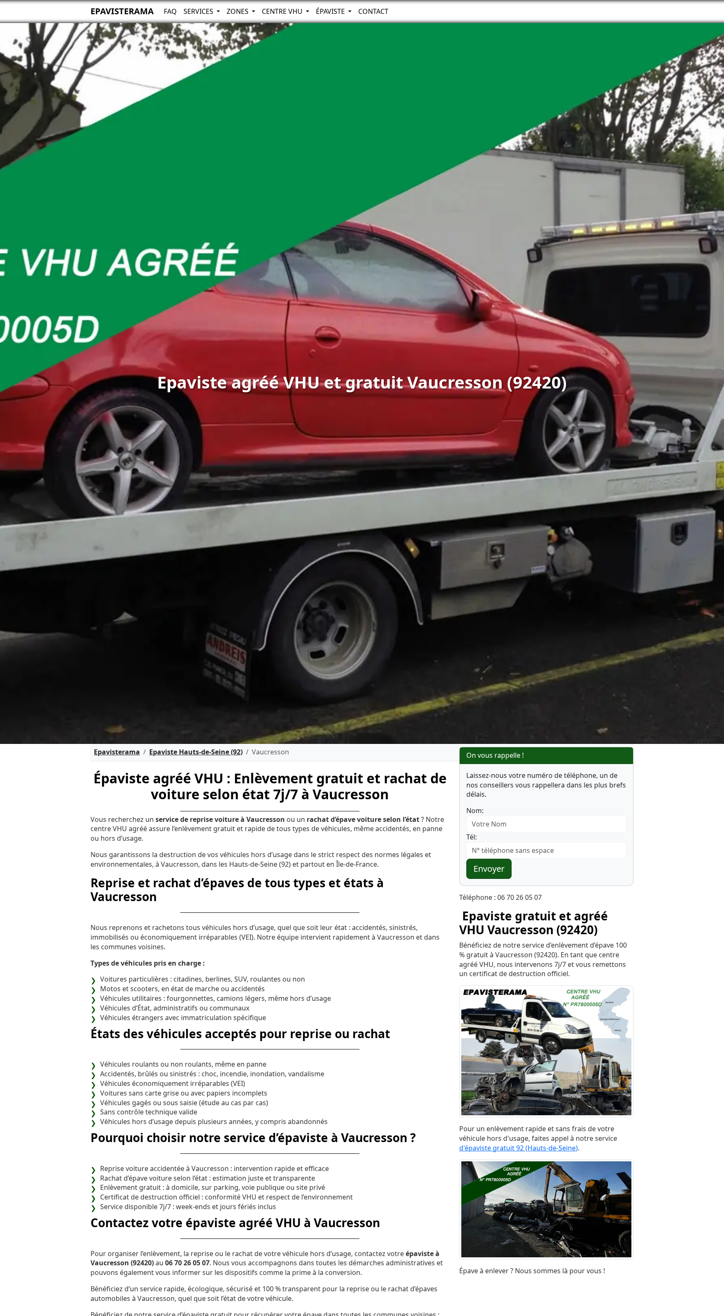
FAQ (170, 11)
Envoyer (488, 868)
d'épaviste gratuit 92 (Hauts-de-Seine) (518, 1148)
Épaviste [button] (331, 11)
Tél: (471, 837)
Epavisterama (122, 11)
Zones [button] (238, 11)
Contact (373, 11)
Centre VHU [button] (283, 11)
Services (199, 11)
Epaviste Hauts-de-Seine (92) (196, 751)
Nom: (475, 810)
